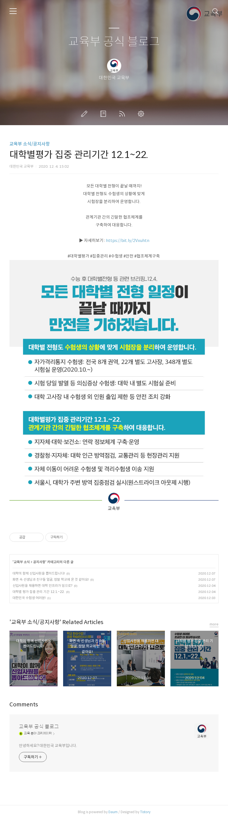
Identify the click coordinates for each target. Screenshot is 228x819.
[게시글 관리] (37, 537)
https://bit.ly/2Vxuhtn (127, 240)
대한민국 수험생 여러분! (29, 598)
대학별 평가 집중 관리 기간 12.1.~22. (39, 592)
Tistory (145, 812)
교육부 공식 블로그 (114, 42)
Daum (113, 812)
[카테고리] (13, 11)
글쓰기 (85, 113)
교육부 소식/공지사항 (29, 144)
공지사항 (39, 562)
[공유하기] (30, 537)
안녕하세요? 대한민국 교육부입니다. (48, 745)
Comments (23, 704)
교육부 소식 (22, 562)
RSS (123, 113)
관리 (142, 113)
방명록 (104, 113)
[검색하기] (215, 11)
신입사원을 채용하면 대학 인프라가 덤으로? (42, 585)
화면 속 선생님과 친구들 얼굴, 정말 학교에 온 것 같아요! (51, 579)
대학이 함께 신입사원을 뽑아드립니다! (39, 573)
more (214, 624)
